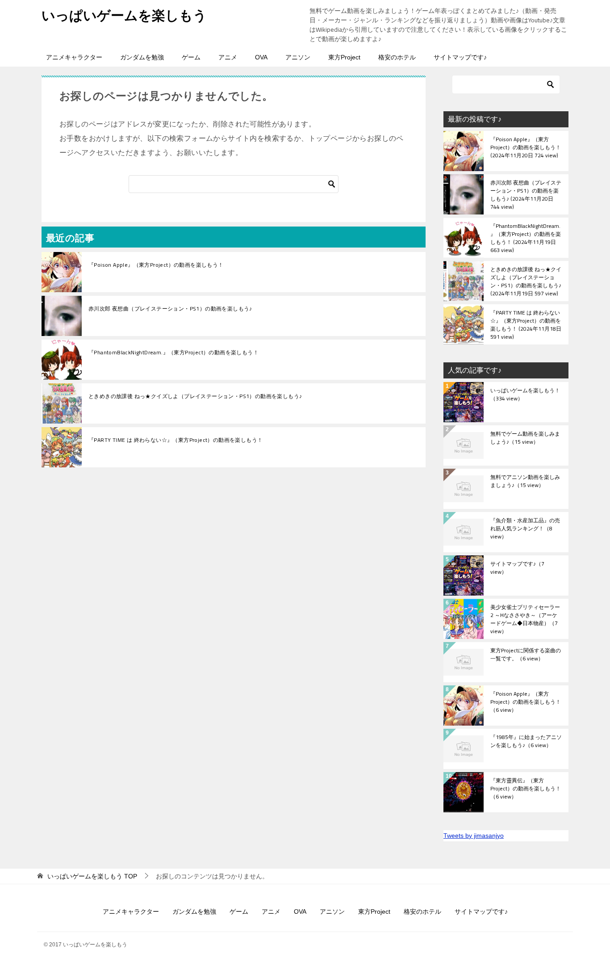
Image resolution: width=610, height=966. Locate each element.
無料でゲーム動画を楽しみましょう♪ (525, 438)
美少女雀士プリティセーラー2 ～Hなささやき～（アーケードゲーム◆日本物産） (525, 618)
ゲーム (191, 57)
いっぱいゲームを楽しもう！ (525, 394)
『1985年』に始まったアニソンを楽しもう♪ (526, 741)
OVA (261, 57)
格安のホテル (397, 57)
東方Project (344, 57)
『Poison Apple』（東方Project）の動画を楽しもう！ (156, 265)
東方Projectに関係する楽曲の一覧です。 (525, 655)
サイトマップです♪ (460, 57)
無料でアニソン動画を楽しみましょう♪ (525, 481)
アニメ (227, 57)
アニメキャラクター (74, 57)
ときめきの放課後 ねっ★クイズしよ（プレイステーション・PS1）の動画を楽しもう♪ (195, 396)
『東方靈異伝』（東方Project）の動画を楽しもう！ (525, 789)
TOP (92, 876)
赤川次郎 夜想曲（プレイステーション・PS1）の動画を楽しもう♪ (170, 309)
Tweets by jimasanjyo (473, 835)
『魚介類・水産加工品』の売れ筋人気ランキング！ (525, 529)
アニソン (297, 57)
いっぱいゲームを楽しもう (124, 15)
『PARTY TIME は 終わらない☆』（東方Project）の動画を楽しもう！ (175, 440)
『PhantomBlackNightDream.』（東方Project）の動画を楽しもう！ (173, 353)
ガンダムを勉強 (142, 57)
